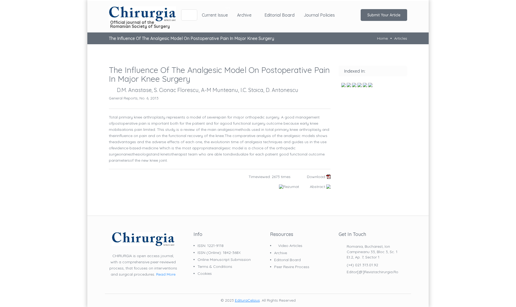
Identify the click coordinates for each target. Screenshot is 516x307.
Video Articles (289, 246)
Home (382, 38)
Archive (244, 15)
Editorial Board (279, 15)
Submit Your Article (383, 15)
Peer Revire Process (291, 267)
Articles (400, 38)
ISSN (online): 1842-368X (219, 252)
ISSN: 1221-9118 (211, 245)
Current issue (215, 15)
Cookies (205, 273)
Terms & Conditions (215, 266)
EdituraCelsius (247, 300)
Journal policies (319, 15)
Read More (165, 274)
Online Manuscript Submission (224, 259)
